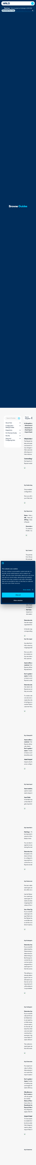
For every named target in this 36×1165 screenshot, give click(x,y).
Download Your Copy (8, 10)
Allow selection (18, 600)
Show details (27, 589)
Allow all (18, 595)
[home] (6, 3)
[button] (32, 3)
